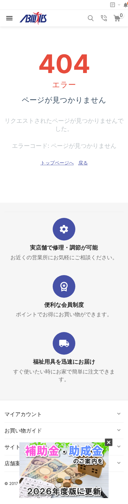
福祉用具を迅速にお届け (64, 361)
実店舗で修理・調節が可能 (64, 247)
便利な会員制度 (64, 304)
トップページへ (57, 163)
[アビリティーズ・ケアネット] (33, 18)
